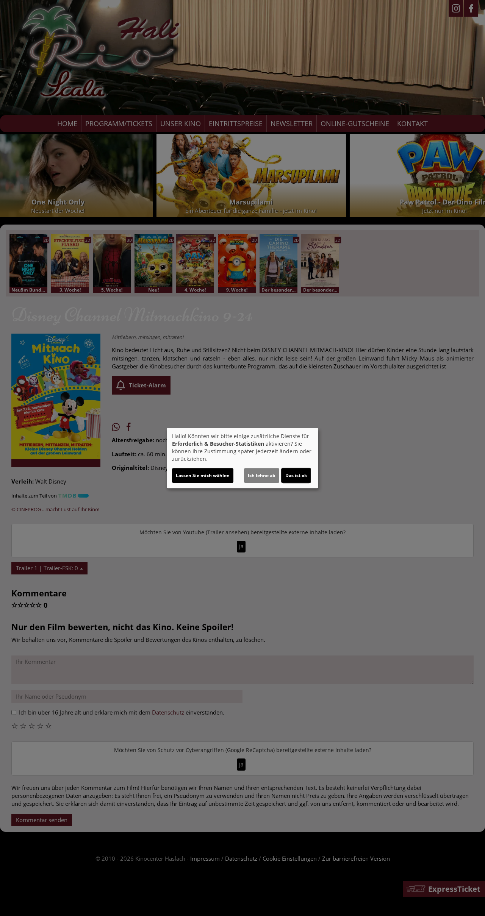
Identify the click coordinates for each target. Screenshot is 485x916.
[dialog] (242, 458)
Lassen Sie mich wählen (203, 475)
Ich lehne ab (261, 475)
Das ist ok (296, 475)
